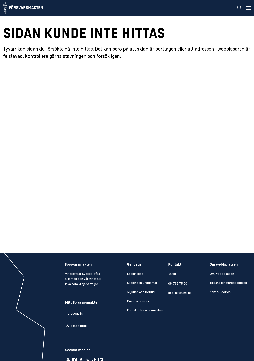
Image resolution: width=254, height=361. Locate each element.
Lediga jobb (135, 274)
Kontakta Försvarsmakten (145, 310)
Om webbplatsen (222, 274)
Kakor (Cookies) (221, 292)
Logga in (77, 313)
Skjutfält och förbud (141, 292)
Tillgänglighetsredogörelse (228, 283)
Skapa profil (79, 326)
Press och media (138, 301)
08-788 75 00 (177, 283)
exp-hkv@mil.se (179, 293)
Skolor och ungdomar (142, 283)
